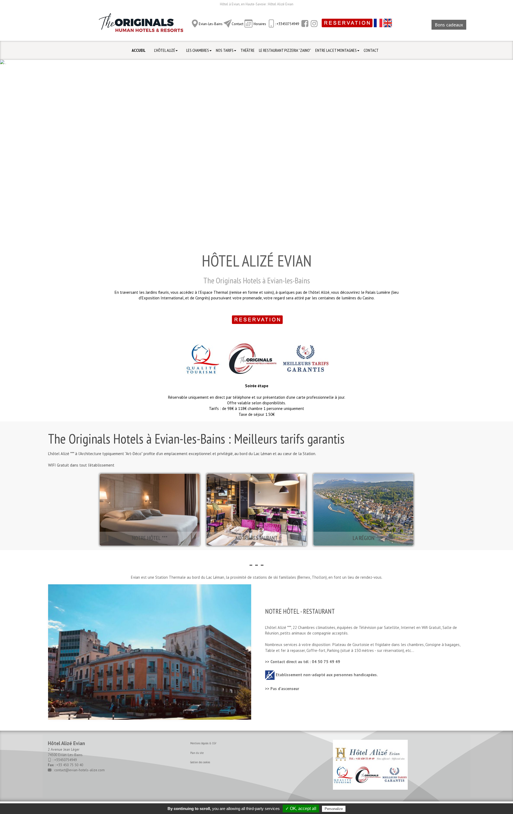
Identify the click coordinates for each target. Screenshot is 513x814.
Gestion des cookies (200, 762)
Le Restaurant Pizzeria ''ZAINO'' (285, 50)
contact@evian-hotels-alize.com (79, 770)
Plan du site (197, 753)
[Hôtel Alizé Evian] (141, 24)
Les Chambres (197, 50)
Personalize (334, 809)
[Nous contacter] (228, 23)
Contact (237, 24)
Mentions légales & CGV (203, 743)
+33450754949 (65, 759)
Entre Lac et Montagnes (336, 50)
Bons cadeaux (449, 25)
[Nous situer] (195, 23)
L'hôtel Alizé (164, 50)
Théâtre (247, 50)
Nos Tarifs (225, 50)
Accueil (139, 50)
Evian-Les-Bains (211, 24)
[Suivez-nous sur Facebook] (304, 23)
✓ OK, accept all (300, 808)
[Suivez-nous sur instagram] (313, 23)
